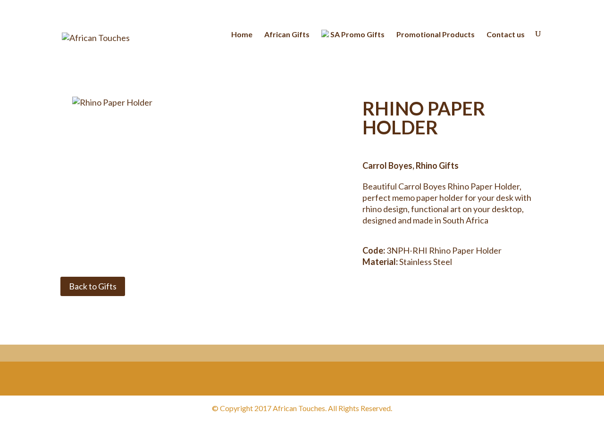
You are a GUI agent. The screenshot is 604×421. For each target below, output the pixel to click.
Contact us (506, 35)
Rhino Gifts (437, 165)
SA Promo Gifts (357, 34)
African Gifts (287, 35)
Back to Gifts (93, 286)
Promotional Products (435, 35)
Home (241, 35)
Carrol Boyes (387, 165)
